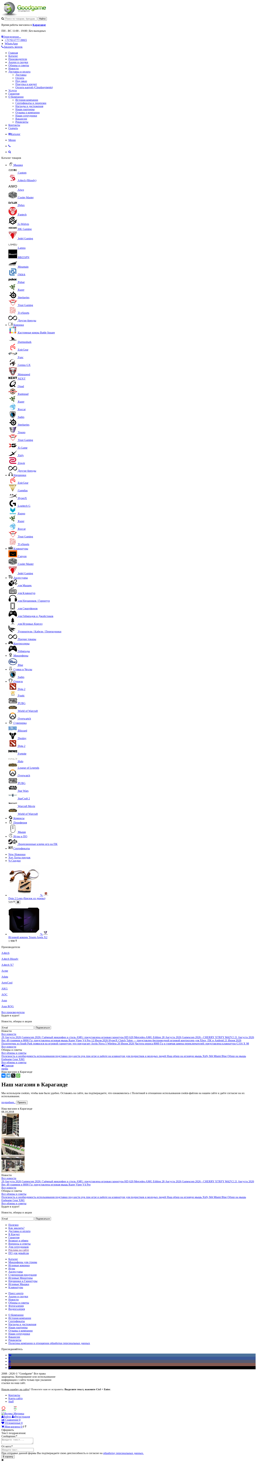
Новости (13, 68)
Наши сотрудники (26, 115)
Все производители (13, 1012)
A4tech (5, 952)
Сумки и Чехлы (22, 669)
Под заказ (21, 81)
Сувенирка (20, 722)
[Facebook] (9, 1358)
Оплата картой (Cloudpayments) (34, 87)
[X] (13, 1075)
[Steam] (9, 1367)
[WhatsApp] (18, 1075)
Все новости (8, 1034)
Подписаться (43, 1027)
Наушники (19, 475)
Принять (21, 1102)
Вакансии (21, 118)
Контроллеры (21, 643)
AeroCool (6, 982)
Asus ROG (7, 1006)
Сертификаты (21, 848)
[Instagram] (9, 1364)
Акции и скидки (18, 62)
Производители (17, 59)
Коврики (18, 324)
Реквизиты (21, 121)
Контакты (14, 125)
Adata (4, 976)
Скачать (13, 128)
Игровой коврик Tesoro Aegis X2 (27, 937)
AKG (4, 988)
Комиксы (18, 818)
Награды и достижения (29, 106)
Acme (4, 970)
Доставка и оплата (19, 71)
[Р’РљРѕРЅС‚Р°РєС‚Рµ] (3, 1075)
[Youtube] (9, 1361)
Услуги (12, 90)
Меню (12, 140)
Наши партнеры (25, 109)
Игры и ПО (20, 836)
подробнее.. (8, 1102)
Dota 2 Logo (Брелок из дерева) (26, 898)
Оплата (19, 77)
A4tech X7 (7, 964)
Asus (4, 1000)
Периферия (20, 822)
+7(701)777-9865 (16, 40)
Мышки (18, 165)
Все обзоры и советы (13, 1052)
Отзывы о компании (27, 112)
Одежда (18, 681)
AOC (4, 994)
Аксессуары (20, 577)
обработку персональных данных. (123, 1453)
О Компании (16, 96)
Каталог (13, 55)
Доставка (20, 74)
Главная (13, 52)
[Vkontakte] (9, 1355)
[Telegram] (8, 1075)
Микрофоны (20, 655)
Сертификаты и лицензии (30, 103)
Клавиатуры (20, 548)
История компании (26, 99)
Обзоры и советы (18, 65)
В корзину (8, 1456)
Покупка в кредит (26, 84)
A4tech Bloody (9, 958)
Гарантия (13, 93)
